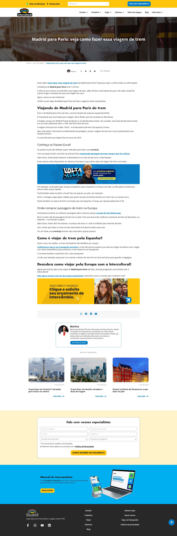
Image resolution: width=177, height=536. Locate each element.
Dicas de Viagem (38, 63)
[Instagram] (35, 525)
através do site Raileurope (108, 213)
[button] (81, 71)
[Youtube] (42, 525)
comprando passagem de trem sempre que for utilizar (105, 153)
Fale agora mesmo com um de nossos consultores (60, 276)
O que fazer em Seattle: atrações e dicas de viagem (87, 390)
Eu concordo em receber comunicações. (57, 443)
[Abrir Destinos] (123, 12)
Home (28, 63)
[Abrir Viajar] (111, 12)
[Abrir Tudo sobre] (162, 12)
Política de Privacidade (84, 446)
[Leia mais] (63, 396)
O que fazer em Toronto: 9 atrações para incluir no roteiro (44, 390)
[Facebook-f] (27, 525)
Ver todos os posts (79, 343)
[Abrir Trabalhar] (101, 12)
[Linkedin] (49, 525)
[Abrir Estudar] (87, 12)
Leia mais (57, 396)
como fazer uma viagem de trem (62, 83)
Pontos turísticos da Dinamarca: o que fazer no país (130, 390)
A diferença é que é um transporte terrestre (57, 247)
